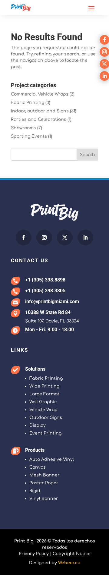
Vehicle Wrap (43, 409)
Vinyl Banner (43, 498)
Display (37, 425)
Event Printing (45, 433)
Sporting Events (29, 136)
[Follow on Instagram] (44, 237)
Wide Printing (44, 386)
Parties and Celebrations (38, 119)
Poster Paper (43, 483)
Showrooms (23, 128)
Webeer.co (69, 563)
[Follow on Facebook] (23, 237)
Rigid (34, 491)
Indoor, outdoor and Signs (40, 111)
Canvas (37, 467)
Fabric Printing (27, 102)
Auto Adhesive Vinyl (51, 459)
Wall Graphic (43, 402)
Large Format (44, 394)
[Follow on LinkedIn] (85, 237)
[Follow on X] (65, 237)
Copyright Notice (72, 553)
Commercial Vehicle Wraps (39, 94)
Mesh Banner (44, 475)
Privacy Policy (34, 553)
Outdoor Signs (45, 417)
